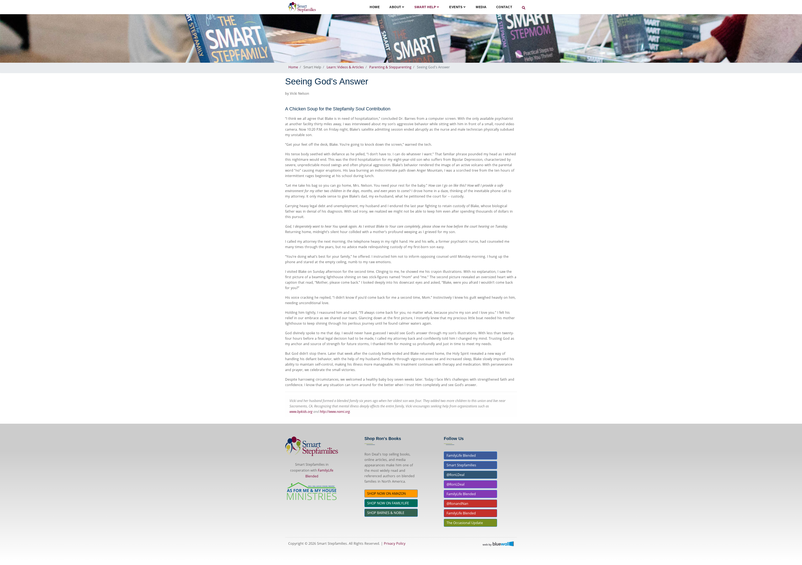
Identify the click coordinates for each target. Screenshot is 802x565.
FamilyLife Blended (461, 455)
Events (456, 7)
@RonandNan (457, 503)
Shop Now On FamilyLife (388, 503)
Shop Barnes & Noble (385, 512)
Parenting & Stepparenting (390, 67)
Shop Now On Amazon (386, 493)
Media (481, 7)
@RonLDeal (455, 474)
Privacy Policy (394, 543)
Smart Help (425, 7)
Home (375, 7)
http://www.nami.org (335, 411)
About (395, 7)
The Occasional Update (465, 522)
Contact (504, 7)
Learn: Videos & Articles (345, 67)
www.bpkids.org (300, 411)
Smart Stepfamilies (461, 465)
